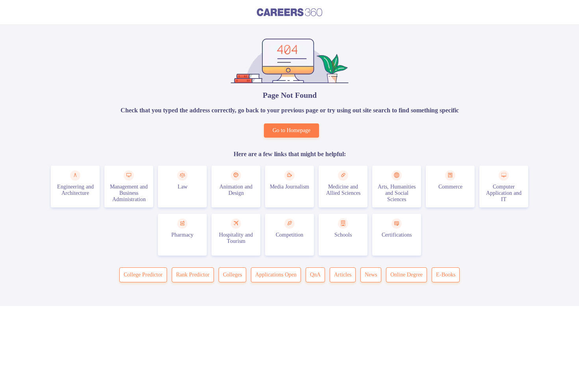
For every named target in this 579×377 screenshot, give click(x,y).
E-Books (445, 275)
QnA (315, 275)
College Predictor (143, 275)
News (371, 275)
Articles (342, 275)
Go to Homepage (291, 130)
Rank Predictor (193, 275)
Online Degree (406, 275)
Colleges (232, 275)
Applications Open (276, 275)
